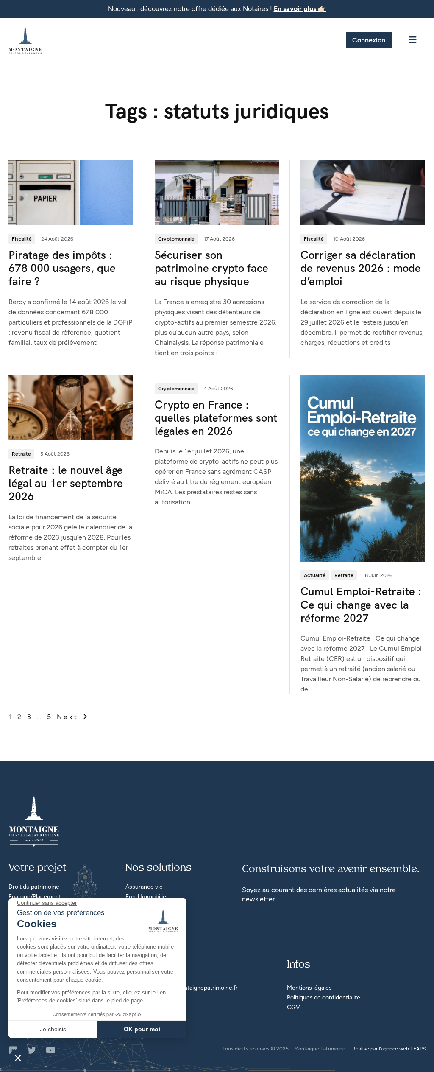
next (69, 717)
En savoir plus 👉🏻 (300, 9)
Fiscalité (22, 239)
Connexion (368, 40)
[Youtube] (50, 1050)
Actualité (315, 575)
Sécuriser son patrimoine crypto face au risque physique (211, 268)
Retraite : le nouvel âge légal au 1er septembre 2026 (65, 483)
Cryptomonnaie (176, 239)
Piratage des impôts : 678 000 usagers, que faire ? (62, 268)
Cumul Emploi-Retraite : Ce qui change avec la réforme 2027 (361, 604)
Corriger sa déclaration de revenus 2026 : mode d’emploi (360, 268)
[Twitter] (31, 1050)
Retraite (21, 454)
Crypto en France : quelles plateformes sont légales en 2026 (216, 417)
